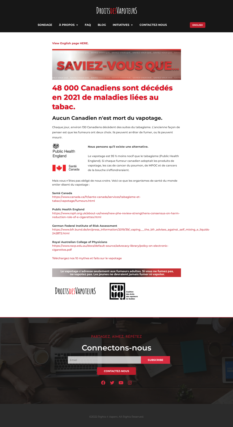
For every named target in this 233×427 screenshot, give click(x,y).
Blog (102, 24)
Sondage (45, 24)
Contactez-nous (153, 24)
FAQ (88, 24)
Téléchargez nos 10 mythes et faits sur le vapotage (87, 258)
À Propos (67, 24)
